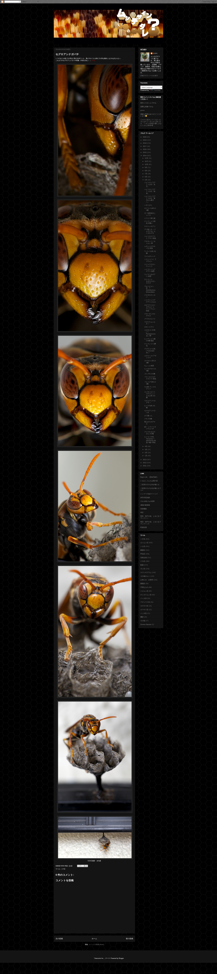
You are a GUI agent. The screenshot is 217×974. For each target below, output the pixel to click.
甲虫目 (142, 554)
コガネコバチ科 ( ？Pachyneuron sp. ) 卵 (150, 333)
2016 (145, 149)
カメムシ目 (144, 543)
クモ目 (142, 561)
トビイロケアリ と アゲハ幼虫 (150, 237)
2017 (145, 146)
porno (142, 110)
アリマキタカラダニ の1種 (149, 433)
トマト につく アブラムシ (150, 260)
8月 (146, 171)
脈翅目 (142, 583)
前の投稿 (129, 939)
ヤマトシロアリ (149, 226)
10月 (147, 164)
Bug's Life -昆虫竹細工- (149, 477)
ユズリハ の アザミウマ (150, 357)
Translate (157, 90)
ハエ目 (142, 546)
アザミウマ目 (145, 602)
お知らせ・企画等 (146, 580)
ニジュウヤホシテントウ (149, 265)
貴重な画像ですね (146, 107)
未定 (142, 512)
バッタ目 (143, 598)
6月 (146, 177)
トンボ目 (143, 613)
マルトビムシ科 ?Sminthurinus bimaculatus (149, 289)
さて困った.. (148, 416)
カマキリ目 (144, 609)
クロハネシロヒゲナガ (149, 315)
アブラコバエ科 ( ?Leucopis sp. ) (149, 351)
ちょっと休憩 (149, 366)
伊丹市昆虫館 (145, 497)
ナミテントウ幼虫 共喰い (149, 222)
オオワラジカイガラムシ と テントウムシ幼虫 (150, 308)
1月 (146, 456)
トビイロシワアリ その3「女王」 (149, 184)
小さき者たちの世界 (147, 501)
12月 (147, 158)
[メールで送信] (78, 866)
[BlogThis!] (80, 866)
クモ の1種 (148, 419)
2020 (145, 137)
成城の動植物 (145, 505)
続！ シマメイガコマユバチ (150, 428)
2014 (145, 155)
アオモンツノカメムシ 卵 (149, 242)
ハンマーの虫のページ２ (149, 494)
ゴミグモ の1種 (149, 374)
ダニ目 (142, 569)
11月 (146, 161)
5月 (146, 180)
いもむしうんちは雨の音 (149, 481)
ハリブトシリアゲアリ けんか (150, 301)
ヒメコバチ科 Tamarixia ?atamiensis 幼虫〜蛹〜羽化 (150, 439)
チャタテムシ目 (145, 595)
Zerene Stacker (145, 624)
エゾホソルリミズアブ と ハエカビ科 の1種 (149, 394)
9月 (146, 167)
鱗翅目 (142, 550)
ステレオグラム (145, 572)
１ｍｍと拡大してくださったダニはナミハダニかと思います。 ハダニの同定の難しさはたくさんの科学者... (150, 122)
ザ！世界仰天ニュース (149, 214)
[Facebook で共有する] (85, 866)
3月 (146, 449)
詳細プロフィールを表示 (149, 75)
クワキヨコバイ (149, 319)
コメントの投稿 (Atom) (96, 944)
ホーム (94, 939)
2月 (146, 452)
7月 (146, 174)
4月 (146, 446)
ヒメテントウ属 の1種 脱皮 (149, 340)
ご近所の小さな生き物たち (149, 484)
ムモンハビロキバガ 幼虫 (149, 247)
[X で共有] (82, 866)
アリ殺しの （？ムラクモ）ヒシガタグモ (150, 231)
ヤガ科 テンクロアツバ (150, 388)
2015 (145, 152)
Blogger (121, 958)
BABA (155, 53)
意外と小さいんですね (148, 103)
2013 (145, 459)
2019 (145, 140)
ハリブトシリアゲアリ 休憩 (149, 270)
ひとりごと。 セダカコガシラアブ (150, 281)
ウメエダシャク (149, 256)
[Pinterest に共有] (87, 866)
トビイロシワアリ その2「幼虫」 (149, 191)
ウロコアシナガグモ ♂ (149, 402)
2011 (145, 466)
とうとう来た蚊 (149, 218)
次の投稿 (59, 939)
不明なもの (144, 587)
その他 (142, 621)
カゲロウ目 (144, 606)
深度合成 (143, 557)
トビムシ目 (144, 591)
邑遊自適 (143, 527)
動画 (142, 565)
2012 (145, 463)
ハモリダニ (148, 205)
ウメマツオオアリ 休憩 (149, 275)
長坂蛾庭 (143, 509)
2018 (145, 143)
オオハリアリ (149, 327)
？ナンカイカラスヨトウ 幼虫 (150, 378)
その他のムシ (145, 576)
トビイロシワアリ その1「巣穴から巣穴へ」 (149, 199)
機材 (142, 617)
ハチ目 (63, 869)
